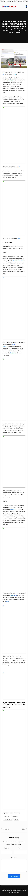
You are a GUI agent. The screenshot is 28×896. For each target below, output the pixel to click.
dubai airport (17, 813)
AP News (12, 509)
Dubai (9, 813)
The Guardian (13, 595)
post (19, 167)
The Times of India (18, 261)
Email (20, 848)
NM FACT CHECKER (9, 74)
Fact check (7, 816)
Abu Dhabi (11, 80)
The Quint (12, 353)
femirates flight (8, 819)
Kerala (16, 819)
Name (7, 848)
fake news (15, 816)
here (7, 601)
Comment (14, 858)
